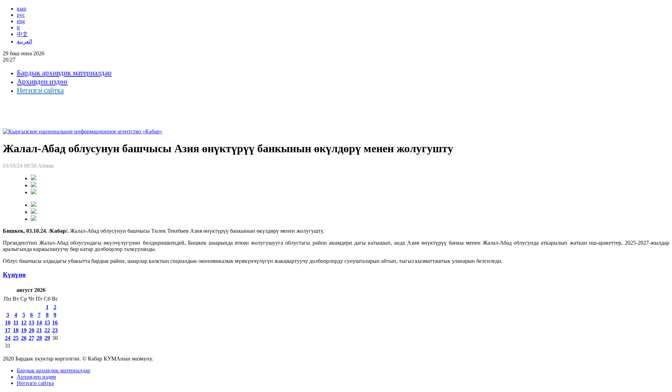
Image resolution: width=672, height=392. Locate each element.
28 (39, 338)
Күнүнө (14, 274)
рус (21, 15)
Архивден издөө (42, 81)
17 (7, 330)
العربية (24, 41)
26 (24, 338)
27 (31, 338)
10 (7, 323)
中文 (22, 34)
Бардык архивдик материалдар (64, 73)
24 (7, 338)
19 (24, 330)
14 (39, 323)
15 (47, 323)
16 (55, 323)
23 (55, 330)
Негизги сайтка (40, 90)
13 (31, 323)
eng (21, 21)
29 (47, 338)
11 (16, 323)
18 (16, 330)
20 (31, 330)
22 (47, 330)
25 (16, 338)
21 (39, 330)
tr (18, 27)
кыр (21, 9)
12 (24, 323)
